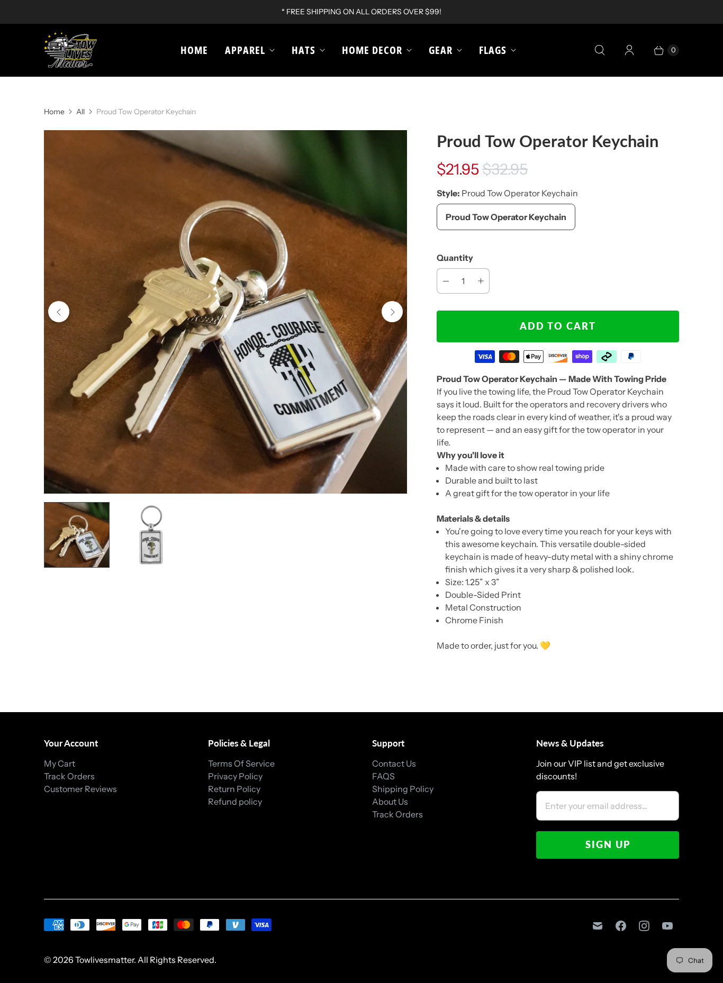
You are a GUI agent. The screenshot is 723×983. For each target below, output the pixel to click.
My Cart (59, 763)
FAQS (383, 776)
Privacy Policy (235, 776)
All (80, 111)
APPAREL (245, 50)
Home (194, 50)
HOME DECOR (372, 50)
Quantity (455, 257)
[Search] (599, 50)
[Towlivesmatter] (70, 50)
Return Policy (234, 789)
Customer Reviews (80, 789)
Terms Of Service (241, 763)
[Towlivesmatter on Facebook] (620, 925)
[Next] (392, 311)
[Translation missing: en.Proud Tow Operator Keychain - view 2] (151, 535)
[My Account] (629, 50)
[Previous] (58, 311)
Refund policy (235, 801)
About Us (390, 801)
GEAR (441, 50)
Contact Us (394, 763)
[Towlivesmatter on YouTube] (667, 925)
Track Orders (69, 776)
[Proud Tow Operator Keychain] (225, 311)
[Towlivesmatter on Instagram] (644, 925)
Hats (303, 50)
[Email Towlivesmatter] (597, 925)
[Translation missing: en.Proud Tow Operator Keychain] (77, 535)
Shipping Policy (402, 789)
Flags (493, 50)
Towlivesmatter (104, 959)
